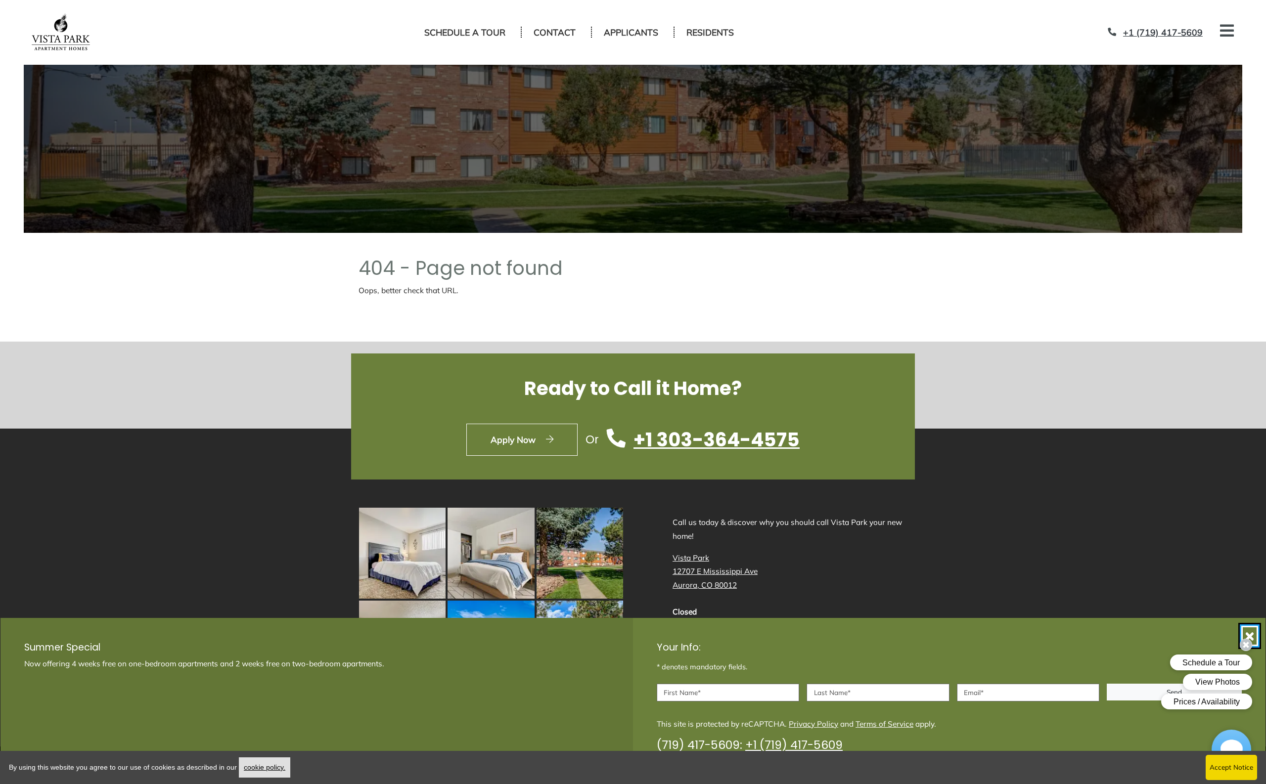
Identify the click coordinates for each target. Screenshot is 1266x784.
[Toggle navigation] (1227, 30)
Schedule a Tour (464, 32)
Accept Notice (1231, 767)
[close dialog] (1250, 636)
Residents (715, 32)
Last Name (832, 692)
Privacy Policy (813, 724)
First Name (682, 692)
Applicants (636, 32)
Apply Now (534, 439)
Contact (555, 32)
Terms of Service (884, 724)
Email (974, 692)
